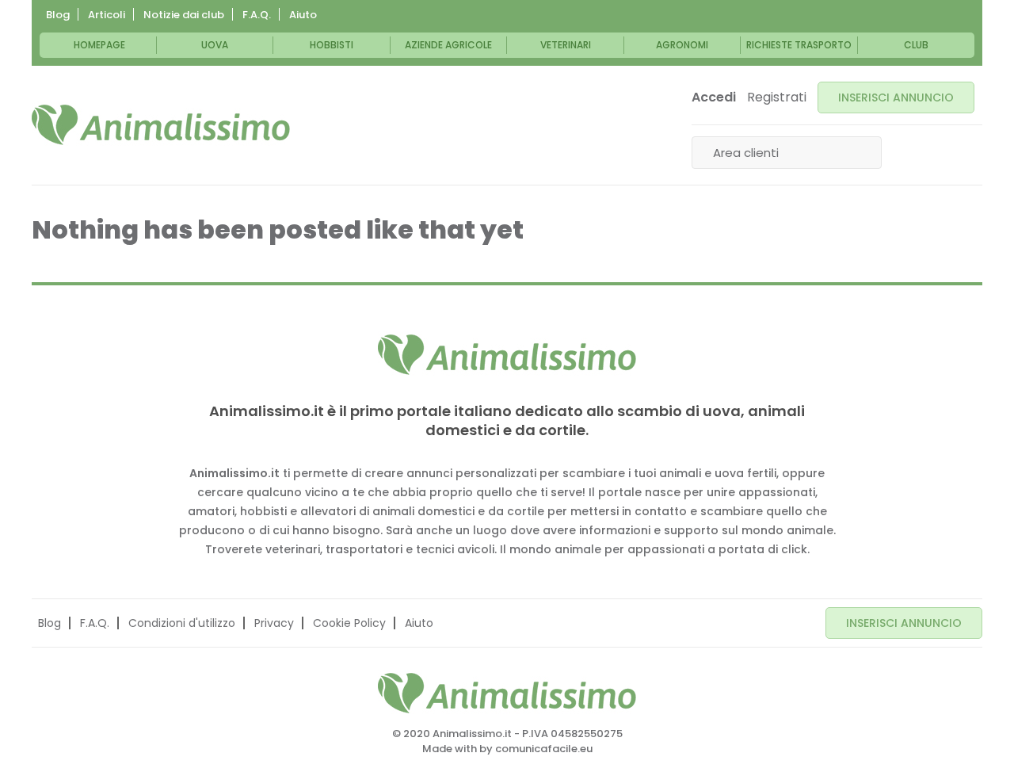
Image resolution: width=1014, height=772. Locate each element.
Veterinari (565, 45)
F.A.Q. (256, 14)
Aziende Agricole (448, 45)
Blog (58, 14)
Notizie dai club (183, 14)
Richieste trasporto (799, 45)
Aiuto (303, 14)
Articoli (106, 14)
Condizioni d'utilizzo (181, 623)
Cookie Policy (349, 623)
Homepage (99, 45)
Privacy (274, 623)
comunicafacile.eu (544, 748)
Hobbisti (331, 45)
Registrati (776, 97)
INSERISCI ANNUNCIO (896, 97)
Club (916, 45)
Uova (214, 45)
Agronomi (682, 45)
